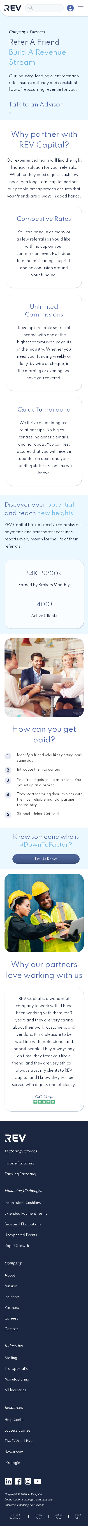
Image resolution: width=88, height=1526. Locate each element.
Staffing (11, 1358)
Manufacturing (17, 1379)
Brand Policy (78, 1516)
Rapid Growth (17, 1246)
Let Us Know (46, 859)
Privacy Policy (38, 1516)
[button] (79, 8)
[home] (13, 8)
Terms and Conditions (14, 1516)
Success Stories (17, 1431)
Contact (11, 1329)
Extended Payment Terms (26, 1214)
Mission (11, 1286)
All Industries (15, 1390)
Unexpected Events (21, 1235)
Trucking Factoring (20, 1174)
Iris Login (12, 1463)
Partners (12, 1308)
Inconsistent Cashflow (23, 1203)
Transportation (17, 1369)
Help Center (15, 1420)
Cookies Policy (58, 1516)
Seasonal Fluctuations (23, 1224)
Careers (11, 1318)
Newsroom (14, 1452)
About (10, 1275)
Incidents (12, 1297)
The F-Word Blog (19, 1441)
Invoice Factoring (19, 1163)
